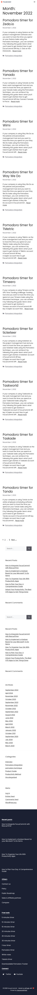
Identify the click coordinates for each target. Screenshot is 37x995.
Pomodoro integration (13, 56)
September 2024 (11, 690)
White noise (6, 955)
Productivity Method (13, 774)
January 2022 (10, 730)
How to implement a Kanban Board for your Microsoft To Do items (17, 573)
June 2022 (9, 718)
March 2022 (9, 727)
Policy (4, 889)
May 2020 (9, 743)
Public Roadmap (8, 893)
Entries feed (10, 796)
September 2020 (11, 736)
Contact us (6, 884)
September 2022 (11, 712)
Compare (5, 902)
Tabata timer (7, 959)
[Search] (29, 548)
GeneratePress (22, 990)
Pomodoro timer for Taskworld (18, 383)
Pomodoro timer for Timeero (18, 280)
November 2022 (11, 705)
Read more (17, 51)
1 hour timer (6, 945)
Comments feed (11, 799)
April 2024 (9, 693)
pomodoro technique (13, 768)
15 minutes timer (8, 927)
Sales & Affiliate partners (11, 898)
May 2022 (9, 721)
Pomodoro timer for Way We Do (18, 174)
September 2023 (11, 702)
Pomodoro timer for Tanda (18, 489)
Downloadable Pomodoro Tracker (15, 964)
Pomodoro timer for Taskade (18, 436)
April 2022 (9, 724)
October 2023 (10, 699)
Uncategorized (11, 777)
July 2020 (9, 740)
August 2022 (10, 715)
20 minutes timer (8, 931)
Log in (7, 793)
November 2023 (11, 696)
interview (8, 762)
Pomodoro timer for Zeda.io (18, 22)
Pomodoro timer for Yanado (18, 73)
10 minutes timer (8, 922)
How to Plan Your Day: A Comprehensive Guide (14, 585)
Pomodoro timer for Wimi (18, 123)
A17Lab (27, 988)
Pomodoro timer (8, 950)
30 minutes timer (8, 941)
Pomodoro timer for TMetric (18, 227)
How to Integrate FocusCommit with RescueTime (17, 566)
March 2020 (9, 746)
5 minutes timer (8, 917)
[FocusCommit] (6, 2)
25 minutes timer (8, 936)
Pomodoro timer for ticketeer (18, 330)
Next (14, 540)
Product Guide (11, 771)
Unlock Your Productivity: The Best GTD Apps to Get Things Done (18, 590)
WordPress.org (10, 803)
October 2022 (10, 709)
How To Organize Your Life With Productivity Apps (17, 580)
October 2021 (10, 733)
